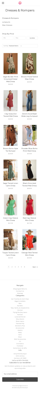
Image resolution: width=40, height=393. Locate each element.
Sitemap (20, 293)
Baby (20, 332)
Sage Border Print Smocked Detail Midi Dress (10, 79)
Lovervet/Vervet (20, 317)
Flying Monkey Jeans (20, 312)
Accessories (20, 328)
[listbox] (16, 45)
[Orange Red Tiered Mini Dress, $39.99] (29, 239)
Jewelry (20, 330)
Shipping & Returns (20, 289)
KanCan (20, 315)
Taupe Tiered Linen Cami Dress (10, 254)
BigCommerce (23, 385)
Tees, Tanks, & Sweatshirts (20, 308)
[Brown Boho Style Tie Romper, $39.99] (11, 135)
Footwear (20, 346)
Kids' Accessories (20, 339)
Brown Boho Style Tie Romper (10, 149)
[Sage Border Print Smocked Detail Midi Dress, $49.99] (11, 63)
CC (20, 341)
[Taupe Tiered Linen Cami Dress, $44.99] (11, 239)
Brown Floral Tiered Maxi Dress (29, 78)
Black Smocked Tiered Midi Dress (29, 184)
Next (34, 267)
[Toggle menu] (3, 3)
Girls (20, 335)
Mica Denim (20, 319)
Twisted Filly (20, 323)
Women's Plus (20, 326)
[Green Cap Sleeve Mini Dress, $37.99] (11, 204)
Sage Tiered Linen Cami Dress (10, 184)
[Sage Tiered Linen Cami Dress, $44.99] (11, 170)
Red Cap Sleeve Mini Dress (29, 219)
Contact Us (20, 291)
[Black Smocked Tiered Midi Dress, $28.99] (29, 170)
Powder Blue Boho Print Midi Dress (29, 149)
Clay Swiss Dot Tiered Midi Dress (10, 115)
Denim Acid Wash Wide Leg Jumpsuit (29, 115)
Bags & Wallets (20, 301)
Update (32, 38)
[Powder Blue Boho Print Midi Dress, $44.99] (29, 135)
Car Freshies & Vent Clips (20, 299)
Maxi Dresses (7, 25)
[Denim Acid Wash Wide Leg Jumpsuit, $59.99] (29, 100)
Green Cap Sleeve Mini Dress (10, 219)
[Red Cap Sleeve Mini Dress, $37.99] (29, 204)
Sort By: (6, 46)
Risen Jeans (20, 321)
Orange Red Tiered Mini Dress (29, 254)
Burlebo (20, 306)
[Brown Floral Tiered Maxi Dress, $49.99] (29, 63)
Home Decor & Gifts (20, 348)
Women (20, 310)
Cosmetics (20, 344)
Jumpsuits (6, 22)
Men (20, 303)
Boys (20, 337)
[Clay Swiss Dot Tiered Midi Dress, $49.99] (11, 100)
